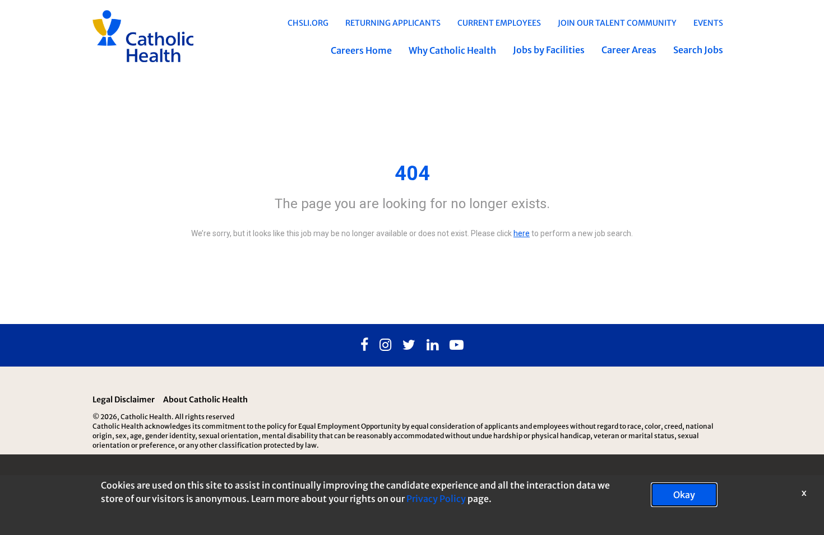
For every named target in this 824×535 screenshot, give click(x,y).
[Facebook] (364, 345)
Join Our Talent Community (617, 23)
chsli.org (308, 23)
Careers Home (361, 50)
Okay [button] (684, 494)
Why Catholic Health (452, 50)
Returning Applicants (393, 23)
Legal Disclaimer (123, 400)
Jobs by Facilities (549, 49)
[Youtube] (457, 345)
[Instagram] (385, 345)
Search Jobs (698, 49)
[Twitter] (408, 345)
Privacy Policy (436, 498)
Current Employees (499, 23)
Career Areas (628, 49)
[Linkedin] (432, 345)
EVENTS (708, 23)
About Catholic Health (205, 400)
